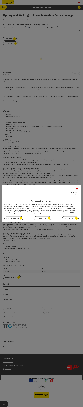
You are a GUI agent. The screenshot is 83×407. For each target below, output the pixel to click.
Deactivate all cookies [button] (12, 218)
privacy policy (74, 192)
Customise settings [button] (41, 218)
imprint (76, 194)
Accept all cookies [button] (69, 218)
